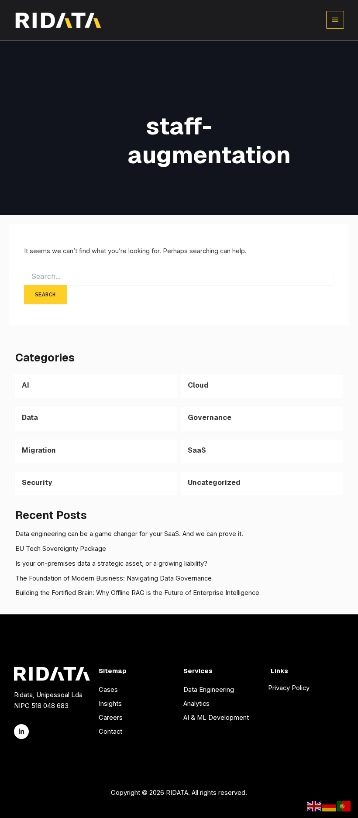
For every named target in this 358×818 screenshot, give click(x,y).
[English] (314, 806)
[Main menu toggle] (335, 20)
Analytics (196, 704)
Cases (108, 690)
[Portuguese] (344, 806)
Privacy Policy (289, 688)
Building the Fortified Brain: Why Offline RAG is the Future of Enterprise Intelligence (137, 593)
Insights (110, 704)
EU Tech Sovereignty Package (60, 549)
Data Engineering (208, 690)
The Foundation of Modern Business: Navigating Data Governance (113, 578)
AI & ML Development (216, 718)
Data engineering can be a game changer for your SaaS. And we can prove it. (129, 534)
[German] (329, 806)
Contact (110, 732)
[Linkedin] (21, 731)
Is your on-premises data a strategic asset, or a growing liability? (111, 563)
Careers (111, 718)
